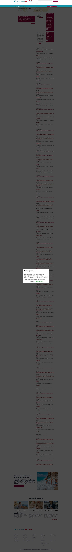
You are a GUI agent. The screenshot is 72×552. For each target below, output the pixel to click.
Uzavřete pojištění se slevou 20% (52, 6)
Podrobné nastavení (32, 281)
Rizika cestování (29, 3)
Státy (15, 3)
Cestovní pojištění (35, 3)
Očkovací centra (47, 3)
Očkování (18, 3)
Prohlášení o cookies (42, 279)
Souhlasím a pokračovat (40, 281)
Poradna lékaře (42, 3)
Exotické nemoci (24, 3)
